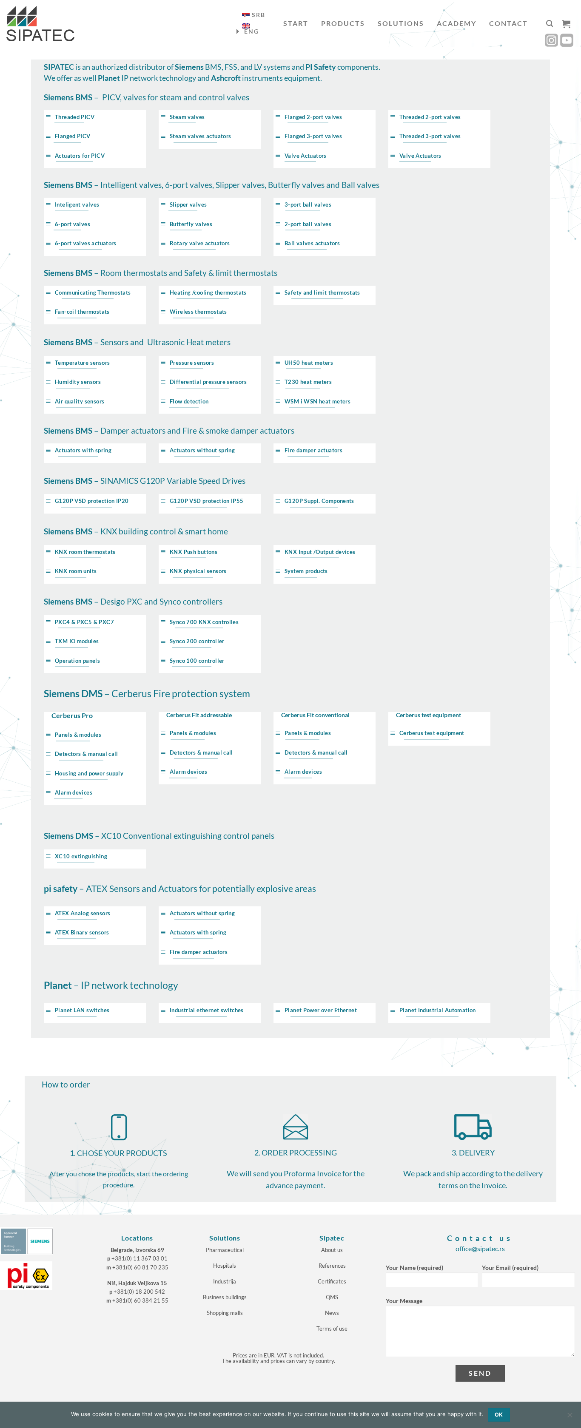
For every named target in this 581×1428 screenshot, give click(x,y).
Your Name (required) (414, 1267)
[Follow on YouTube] (567, 40)
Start (295, 23)
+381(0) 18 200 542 (139, 1291)
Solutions (401, 23)
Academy (456, 23)
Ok (499, 1414)
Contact (508, 23)
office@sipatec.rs (480, 1248)
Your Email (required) (510, 1267)
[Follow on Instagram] (551, 40)
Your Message (404, 1300)
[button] (549, 23)
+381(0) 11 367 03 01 (139, 1258)
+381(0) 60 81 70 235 (140, 1267)
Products (343, 23)
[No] (569, 1417)
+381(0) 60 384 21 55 (140, 1300)
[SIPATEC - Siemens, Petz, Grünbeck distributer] (40, 24)
